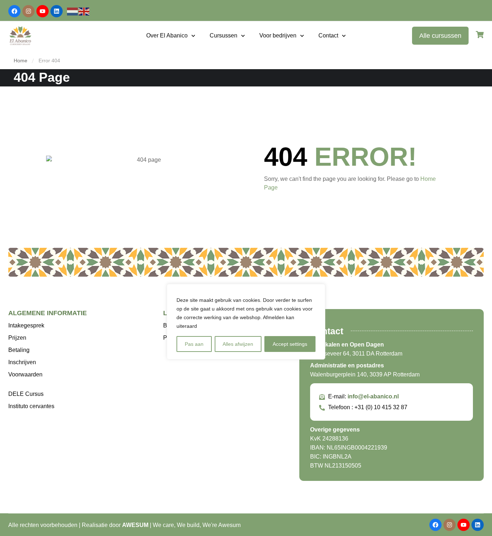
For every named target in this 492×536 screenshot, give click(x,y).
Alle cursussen (440, 35)
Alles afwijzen (238, 344)
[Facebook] (14, 11)
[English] (84, 11)
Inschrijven (22, 362)
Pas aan (194, 344)
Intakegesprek (26, 325)
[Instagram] (28, 11)
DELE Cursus (26, 394)
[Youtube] (42, 11)
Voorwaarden (25, 374)
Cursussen (223, 35)
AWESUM (135, 525)
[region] (246, 321)
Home (20, 60)
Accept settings (290, 344)
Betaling (19, 350)
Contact (328, 35)
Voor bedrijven (277, 35)
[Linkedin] (56, 11)
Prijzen (17, 338)
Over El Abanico (167, 35)
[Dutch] (73, 11)
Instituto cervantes (31, 406)
